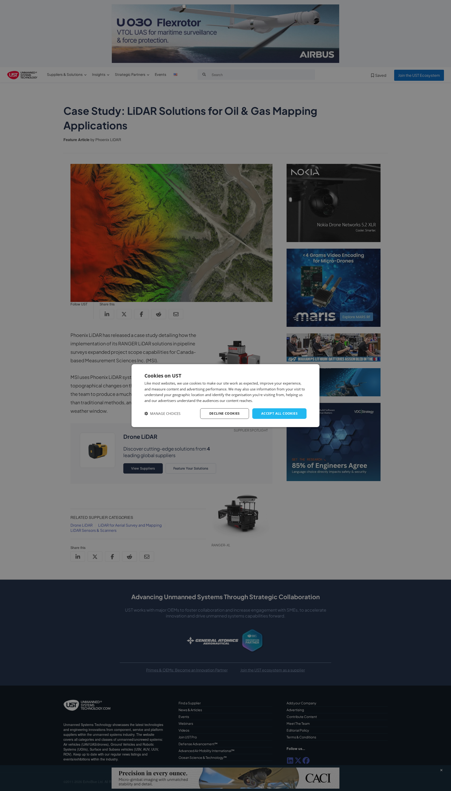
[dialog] (225, 395)
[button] (162, 414)
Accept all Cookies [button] (279, 413)
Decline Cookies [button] (224, 413)
